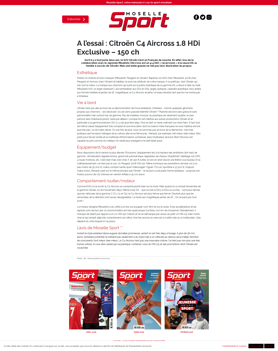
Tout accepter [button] (256, 346)
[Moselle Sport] (139, 21)
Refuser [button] (269, 346)
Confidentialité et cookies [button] (234, 346)
